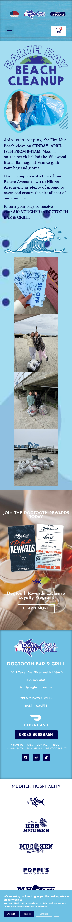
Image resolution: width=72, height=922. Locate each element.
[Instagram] (36, 757)
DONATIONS (34, 748)
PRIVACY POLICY (56, 748)
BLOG (56, 745)
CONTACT (43, 745)
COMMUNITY (15, 748)
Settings (44, 913)
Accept (11, 913)
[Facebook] (25, 757)
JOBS (30, 745)
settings (42, 906)
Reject (27, 913)
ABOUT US (17, 745)
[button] (9, 30)
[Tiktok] (46, 757)
